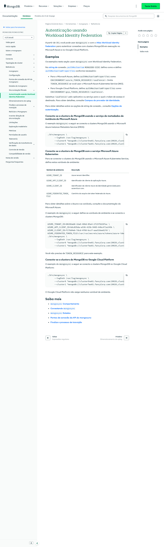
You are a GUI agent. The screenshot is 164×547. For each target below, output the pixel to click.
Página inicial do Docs (54, 24)
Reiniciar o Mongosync (18, 112)
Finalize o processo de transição (66, 322)
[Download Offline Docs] (31, 542)
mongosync (83, 24)
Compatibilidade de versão (19, 154)
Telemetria (13, 139)
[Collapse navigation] (37, 543)
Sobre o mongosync (14, 51)
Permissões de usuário (18, 135)
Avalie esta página (145, 31)
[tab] (27, 15)
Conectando (62, 308)
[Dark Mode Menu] (158, 16)
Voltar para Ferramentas (15, 27)
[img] (139, 35)
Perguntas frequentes (14, 162)
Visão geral (10, 42)
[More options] (126, 33)
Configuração (14, 75)
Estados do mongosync (18, 86)
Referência (95, 24)
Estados (61, 313)
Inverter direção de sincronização (16, 117)
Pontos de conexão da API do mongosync (70, 317)
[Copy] (126, 134)
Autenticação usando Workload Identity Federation (22, 95)
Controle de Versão (16, 150)
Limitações (13, 122)
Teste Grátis (151, 6)
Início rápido (11, 46)
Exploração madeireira (18, 126)
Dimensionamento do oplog (20, 101)
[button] (18, 37)
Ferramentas (71, 24)
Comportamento (65, 303)
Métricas (12, 131)
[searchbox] (128, 16)
